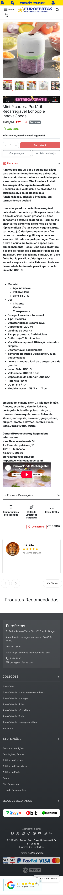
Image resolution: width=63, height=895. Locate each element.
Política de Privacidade (15, 766)
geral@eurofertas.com (21, 662)
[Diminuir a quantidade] (5, 145)
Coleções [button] (10, 676)
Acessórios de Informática (16, 710)
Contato (7, 778)
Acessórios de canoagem (16, 698)
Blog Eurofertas (11, 784)
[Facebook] (12, 833)
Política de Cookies (13, 760)
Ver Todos (52, 583)
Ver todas (8, 728)
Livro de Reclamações (14, 790)
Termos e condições (13, 748)
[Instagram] (23, 833)
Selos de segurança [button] (17, 800)
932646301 (16, 658)
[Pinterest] (34, 833)
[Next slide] (59, 86)
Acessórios (8, 686)
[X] (18, 833)
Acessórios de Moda (13, 716)
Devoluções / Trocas (13, 754)
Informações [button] (12, 738)
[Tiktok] (29, 833)
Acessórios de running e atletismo (20, 722)
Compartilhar (38, 526)
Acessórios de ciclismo (14, 704)
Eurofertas (37, 847)
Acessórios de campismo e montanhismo (24, 692)
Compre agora (17, 153)
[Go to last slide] (3, 86)
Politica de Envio (11, 772)
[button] (9, 9)
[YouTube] (39, 833)
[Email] (50, 833)
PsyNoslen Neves (34, 544)
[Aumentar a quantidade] (16, 145)
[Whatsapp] (45, 833)
